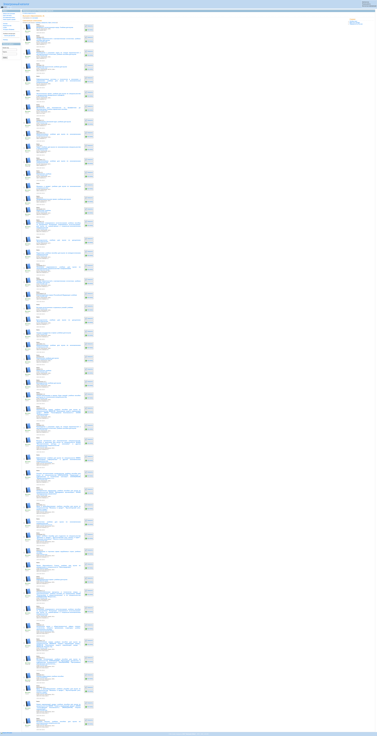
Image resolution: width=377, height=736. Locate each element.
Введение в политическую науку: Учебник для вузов (54, 27)
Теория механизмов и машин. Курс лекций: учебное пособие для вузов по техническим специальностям (58, 396)
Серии (5, 27)
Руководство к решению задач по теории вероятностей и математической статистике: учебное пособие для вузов (58, 53)
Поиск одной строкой (9, 19)
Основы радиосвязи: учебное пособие (50, 676)
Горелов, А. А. (40, 221)
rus (11, 7)
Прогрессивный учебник (47, 630)
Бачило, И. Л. (40, 578)
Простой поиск (7, 15)
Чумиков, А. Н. (40, 625)
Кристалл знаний (44, 269)
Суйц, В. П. (39, 145)
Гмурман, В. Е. (40, 37)
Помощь (5, 39)
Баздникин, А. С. (41, 504)
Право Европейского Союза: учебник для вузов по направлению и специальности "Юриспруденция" (58, 566)
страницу (38, 22)
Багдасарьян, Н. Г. (41, 381)
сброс (49, 22)
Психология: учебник (43, 174)
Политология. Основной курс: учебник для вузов (53, 121)
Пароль (5, 52)
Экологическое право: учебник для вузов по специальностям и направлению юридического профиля (58, 94)
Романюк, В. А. (40, 674)
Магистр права (44, 568)
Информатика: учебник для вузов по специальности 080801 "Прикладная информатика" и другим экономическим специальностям (58, 459)
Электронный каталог (16, 4)
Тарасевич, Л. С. (40, 132)
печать (54, 22)
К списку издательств (29, 13)
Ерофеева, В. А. (40, 534)
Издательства (7, 25)
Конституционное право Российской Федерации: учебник (56, 295)
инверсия (44, 22)
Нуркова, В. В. (40, 356)
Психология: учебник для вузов (47, 358)
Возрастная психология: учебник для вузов (51, 66)
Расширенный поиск (9, 17)
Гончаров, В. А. (40, 657)
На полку (90, 30)
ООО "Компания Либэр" (189, 734)
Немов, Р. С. (39, 172)
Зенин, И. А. (39, 197)
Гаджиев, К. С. (40, 26)
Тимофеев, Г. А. (40, 394)
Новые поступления (9, 13)
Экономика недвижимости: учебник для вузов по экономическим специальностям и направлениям (58, 267)
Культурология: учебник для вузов (48, 383)
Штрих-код (6, 47)
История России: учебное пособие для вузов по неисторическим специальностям (58, 722)
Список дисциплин (9, 35)
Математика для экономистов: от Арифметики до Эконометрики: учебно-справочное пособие (58, 108)
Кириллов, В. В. (40, 720)
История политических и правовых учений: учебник (54, 307)
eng (8, 7)
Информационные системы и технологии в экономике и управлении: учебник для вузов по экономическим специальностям (58, 80)
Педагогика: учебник (43, 210)
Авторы (5, 23)
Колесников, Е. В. (41, 293)
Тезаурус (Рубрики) (8, 29)
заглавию (35, 18)
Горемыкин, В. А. (41, 265)
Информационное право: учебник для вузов (51, 579)
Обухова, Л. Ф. (40, 65)
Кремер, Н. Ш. (40, 106)
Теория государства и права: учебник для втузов (53, 333)
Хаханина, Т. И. (40, 408)
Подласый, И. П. (40, 209)
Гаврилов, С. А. (40, 590)
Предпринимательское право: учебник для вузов (53, 199)
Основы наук (43, 41)
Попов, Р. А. (39, 489)
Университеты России (46, 359)
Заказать (90, 26)
